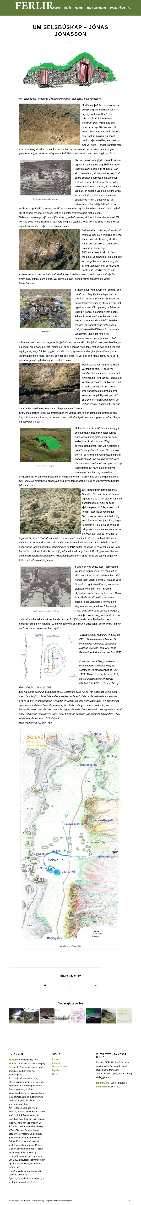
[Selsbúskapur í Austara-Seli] (124, 1015)
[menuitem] (56, 8)
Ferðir (55, 1059)
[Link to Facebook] (129, 1200)
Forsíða (56, 1062)
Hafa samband (59, 1066)
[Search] (129, 8)
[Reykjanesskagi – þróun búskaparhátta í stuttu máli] (16, 1015)
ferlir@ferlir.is (31, 1182)
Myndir (55, 1070)
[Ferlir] (34, 8)
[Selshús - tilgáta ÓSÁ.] (70, 70)
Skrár (55, 1074)
